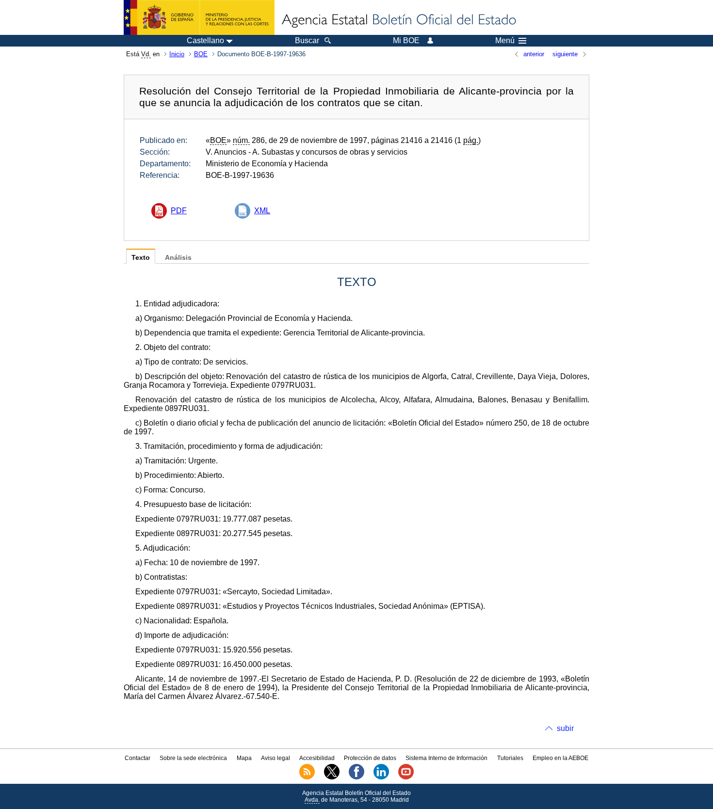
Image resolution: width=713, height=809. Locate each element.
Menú (505, 41)
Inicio (176, 54)
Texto (140, 257)
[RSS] (307, 777)
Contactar (137, 758)
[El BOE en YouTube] (406, 777)
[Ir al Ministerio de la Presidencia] (199, 17)
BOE (201, 54)
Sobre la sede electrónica (193, 758)
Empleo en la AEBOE (560, 758)
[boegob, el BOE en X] (332, 777)
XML (262, 210)
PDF (179, 210)
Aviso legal (275, 758)
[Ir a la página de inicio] (398, 20)
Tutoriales (510, 758)
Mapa (244, 758)
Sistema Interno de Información (446, 758)
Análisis (178, 257)
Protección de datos (370, 758)
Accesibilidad (317, 758)
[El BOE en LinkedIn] (381, 777)
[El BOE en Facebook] (356, 777)
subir (565, 728)
